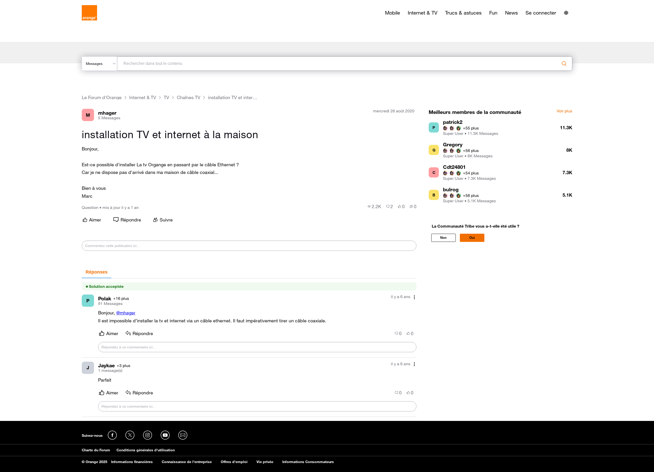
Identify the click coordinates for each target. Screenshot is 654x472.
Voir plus (564, 111)
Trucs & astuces (463, 13)
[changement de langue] (566, 13)
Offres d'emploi (234, 461)
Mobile (392, 13)
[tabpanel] (249, 347)
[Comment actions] (414, 297)
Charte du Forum (96, 450)
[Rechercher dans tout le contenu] (564, 63)
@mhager (125, 312)
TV (166, 97)
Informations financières (132, 461)
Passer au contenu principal (27, 4)
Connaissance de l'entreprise (187, 461)
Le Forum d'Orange (102, 97)
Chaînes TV (188, 97)
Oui (472, 238)
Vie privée (264, 461)
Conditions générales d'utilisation (145, 450)
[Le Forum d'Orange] (89, 13)
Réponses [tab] (97, 272)
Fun (493, 13)
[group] (374, 206)
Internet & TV (422, 13)
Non (443, 238)
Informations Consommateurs (308, 461)
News (511, 13)
